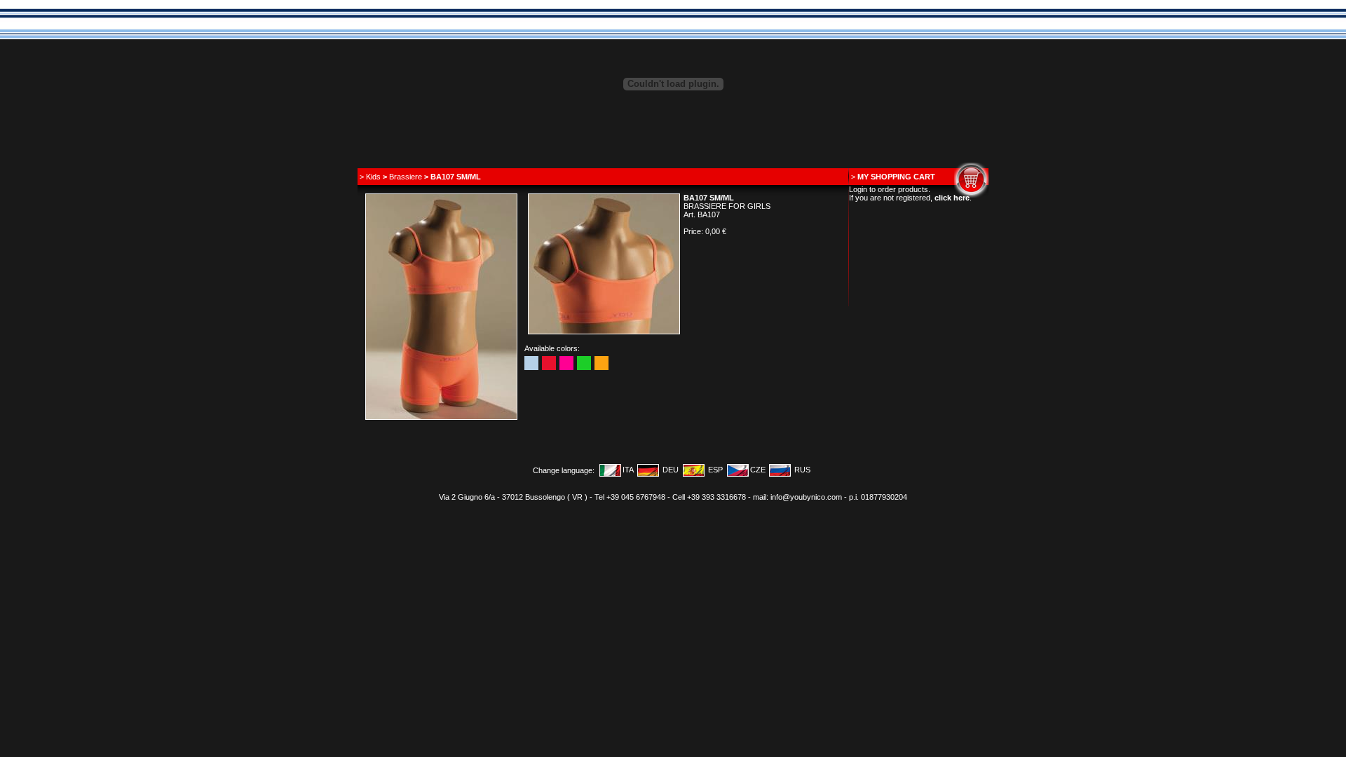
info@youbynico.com (806, 497)
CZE (758, 469)
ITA (628, 469)
